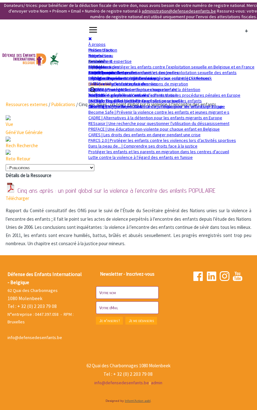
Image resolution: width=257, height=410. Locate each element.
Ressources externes (27, 104)
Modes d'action (102, 50)
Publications (63, 104)
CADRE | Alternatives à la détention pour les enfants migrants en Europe (155, 118)
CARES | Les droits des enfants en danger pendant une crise (144, 135)
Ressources (99, 67)
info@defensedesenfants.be (35, 337)
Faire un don (99, 84)
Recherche (27, 145)
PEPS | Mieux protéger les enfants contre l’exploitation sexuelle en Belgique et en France (171, 67)
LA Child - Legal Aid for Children (117, 101)
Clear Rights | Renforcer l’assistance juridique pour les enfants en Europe (156, 106)
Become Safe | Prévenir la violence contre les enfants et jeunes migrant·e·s (158, 112)
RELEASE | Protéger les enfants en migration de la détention (144, 89)
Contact (95, 72)
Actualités (97, 61)
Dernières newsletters (109, 72)
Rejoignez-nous (103, 78)
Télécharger (17, 198)
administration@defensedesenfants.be (179, 11)
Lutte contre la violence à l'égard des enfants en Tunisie (140, 157)
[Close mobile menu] (90, 38)
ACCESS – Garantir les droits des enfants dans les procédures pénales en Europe (164, 95)
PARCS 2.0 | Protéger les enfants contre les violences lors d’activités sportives (162, 140)
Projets (95, 55)
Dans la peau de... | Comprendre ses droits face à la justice (142, 146)
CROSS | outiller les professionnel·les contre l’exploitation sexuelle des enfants (162, 72)
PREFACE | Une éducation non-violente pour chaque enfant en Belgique (154, 129)
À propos (97, 44)
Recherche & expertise (110, 61)
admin (156, 383)
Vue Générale (30, 132)
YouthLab (96, 95)
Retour (23, 159)
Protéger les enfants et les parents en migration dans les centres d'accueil (158, 151)
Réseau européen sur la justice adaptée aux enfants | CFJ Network (150, 78)
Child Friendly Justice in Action (116, 84)
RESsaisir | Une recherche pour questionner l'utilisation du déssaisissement (158, 123)
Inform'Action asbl (137, 400)
